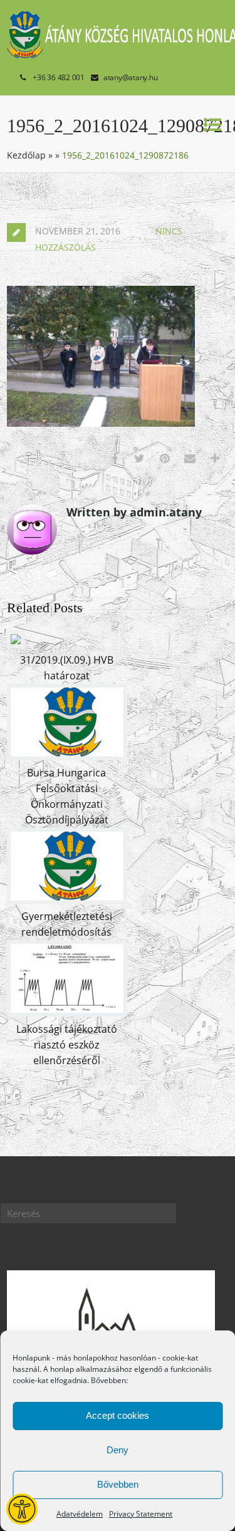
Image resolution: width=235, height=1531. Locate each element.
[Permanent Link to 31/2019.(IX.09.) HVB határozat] (15, 644)
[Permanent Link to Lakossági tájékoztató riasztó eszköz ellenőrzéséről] (67, 1012)
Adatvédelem (79, 1513)
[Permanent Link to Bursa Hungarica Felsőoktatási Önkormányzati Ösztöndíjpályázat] (67, 756)
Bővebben (117, 1484)
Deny (117, 1450)
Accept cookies (117, 1415)
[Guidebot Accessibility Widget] (22, 1509)
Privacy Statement (140, 1513)
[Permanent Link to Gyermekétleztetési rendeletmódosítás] (67, 900)
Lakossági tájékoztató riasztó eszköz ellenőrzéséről (66, 1044)
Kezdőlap (26, 155)
